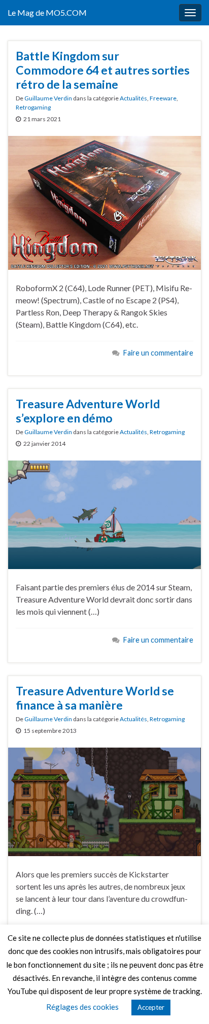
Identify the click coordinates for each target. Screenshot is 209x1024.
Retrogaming (33, 107)
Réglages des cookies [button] (82, 1006)
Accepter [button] (150, 1007)
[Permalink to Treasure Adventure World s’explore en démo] (104, 513)
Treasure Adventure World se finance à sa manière (95, 698)
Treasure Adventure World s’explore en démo (88, 411)
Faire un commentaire (158, 352)
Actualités (133, 98)
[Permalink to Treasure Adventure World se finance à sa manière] (104, 800)
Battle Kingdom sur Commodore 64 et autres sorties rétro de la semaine (103, 70)
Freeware (163, 98)
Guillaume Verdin (48, 98)
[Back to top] (186, 1001)
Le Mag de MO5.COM (47, 12)
